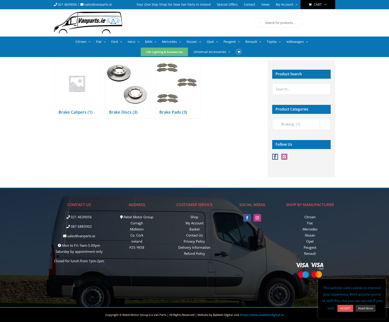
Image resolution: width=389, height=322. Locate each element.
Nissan (310, 235)
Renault (310, 253)
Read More (365, 308)
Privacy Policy (194, 241)
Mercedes (310, 229)
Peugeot (310, 247)
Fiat (310, 223)
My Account (194, 223)
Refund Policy (194, 253)
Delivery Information (194, 247)
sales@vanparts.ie (98, 4)
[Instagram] (284, 157)
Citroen (310, 217)
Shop (194, 217)
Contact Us (194, 235)
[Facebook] (275, 157)
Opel (310, 241)
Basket (194, 229)
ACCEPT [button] (345, 308)
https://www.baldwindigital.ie (262, 315)
